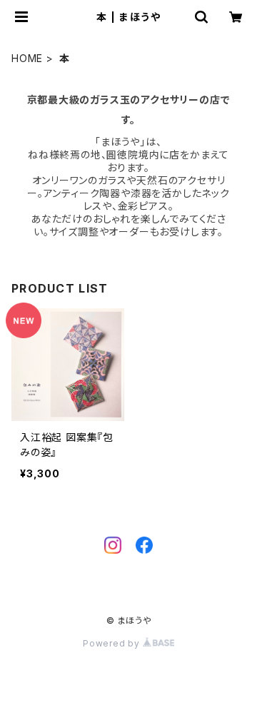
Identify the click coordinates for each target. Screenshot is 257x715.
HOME (27, 58)
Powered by (113, 643)
